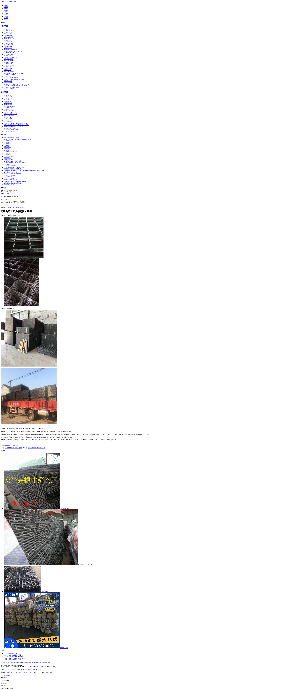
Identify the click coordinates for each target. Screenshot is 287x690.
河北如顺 (38, 669)
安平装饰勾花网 (8, 41)
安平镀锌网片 (7, 148)
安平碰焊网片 (7, 154)
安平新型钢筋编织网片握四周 (11, 137)
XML (28, 669)
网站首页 (6, 5)
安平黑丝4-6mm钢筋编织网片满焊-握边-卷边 (15, 162)
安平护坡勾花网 (8, 68)
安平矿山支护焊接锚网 (10, 175)
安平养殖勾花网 (8, 63)
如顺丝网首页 (10, 207)
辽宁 (39, 672)
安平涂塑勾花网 (8, 40)
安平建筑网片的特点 (9, 150)
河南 (23, 672)
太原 (16, 672)
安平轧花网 (7, 164)
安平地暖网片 (7, 143)
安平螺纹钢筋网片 (8, 153)
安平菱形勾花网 (8, 30)
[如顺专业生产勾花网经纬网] (8, 1)
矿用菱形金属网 (64, 648)
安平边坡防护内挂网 (9, 71)
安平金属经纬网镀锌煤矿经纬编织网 (13, 126)
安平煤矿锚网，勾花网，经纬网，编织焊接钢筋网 (17, 84)
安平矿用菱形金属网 (9, 65)
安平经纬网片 (7, 100)
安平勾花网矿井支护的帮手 (11, 49)
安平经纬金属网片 (8, 117)
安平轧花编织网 (8, 176)
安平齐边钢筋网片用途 (10, 156)
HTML (24, 669)
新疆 (47, 672)
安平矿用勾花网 (8, 29)
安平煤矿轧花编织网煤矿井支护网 (13, 169)
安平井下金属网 (8, 118)
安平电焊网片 (7, 145)
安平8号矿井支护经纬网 (10, 128)
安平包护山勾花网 (8, 54)
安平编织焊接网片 (8, 159)
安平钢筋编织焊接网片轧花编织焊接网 (14, 167)
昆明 (43, 672)
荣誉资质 (6, 18)
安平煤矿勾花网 (8, 66)
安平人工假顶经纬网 (9, 110)
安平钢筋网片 (7, 140)
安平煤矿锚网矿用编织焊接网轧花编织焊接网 (16, 85)
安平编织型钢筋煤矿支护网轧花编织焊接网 (15, 181)
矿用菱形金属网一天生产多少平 (17, 655)
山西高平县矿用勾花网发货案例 (13, 448)
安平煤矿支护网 (8, 96)
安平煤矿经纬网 (8, 98)
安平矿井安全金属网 (9, 45)
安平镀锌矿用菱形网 (9, 62)
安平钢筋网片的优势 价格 (10, 151)
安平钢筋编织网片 (8, 82)
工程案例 (6, 11)
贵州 (51, 672)
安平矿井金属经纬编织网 (10, 114)
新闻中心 (6, 8)
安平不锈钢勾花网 (8, 43)
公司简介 (6, 14)
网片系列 (3, 134)
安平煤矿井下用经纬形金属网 (11, 129)
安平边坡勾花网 (8, 34)
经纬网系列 (4, 92)
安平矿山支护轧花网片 (10, 178)
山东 (27, 672)
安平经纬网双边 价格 (9, 106)
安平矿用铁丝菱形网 (9, 60)
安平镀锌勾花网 (8, 32)
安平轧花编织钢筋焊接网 (10, 172)
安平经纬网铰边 (8, 103)
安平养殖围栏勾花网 (9, 52)
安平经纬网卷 (7, 101)
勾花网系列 (4, 26)
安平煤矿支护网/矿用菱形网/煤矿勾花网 (14, 79)
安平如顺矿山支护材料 (10, 74)
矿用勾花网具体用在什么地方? (17, 656)
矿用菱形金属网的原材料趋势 (17, 658)
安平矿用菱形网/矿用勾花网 (11, 77)
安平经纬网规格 (8, 104)
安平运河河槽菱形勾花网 (10, 57)
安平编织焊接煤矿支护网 (10, 180)
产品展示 (6, 7)
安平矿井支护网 (8, 121)
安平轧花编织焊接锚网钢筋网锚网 (13, 183)
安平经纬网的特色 (8, 107)
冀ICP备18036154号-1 (11, 669)
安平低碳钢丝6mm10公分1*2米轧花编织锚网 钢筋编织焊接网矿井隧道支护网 (24, 170)
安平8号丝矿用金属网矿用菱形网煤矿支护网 (15, 73)
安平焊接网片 (7, 142)
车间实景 (6, 16)
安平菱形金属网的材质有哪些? (12, 87)
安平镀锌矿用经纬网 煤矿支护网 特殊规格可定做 (16, 125)
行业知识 (6, 10)
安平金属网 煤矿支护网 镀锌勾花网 (13, 161)
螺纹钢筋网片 (8, 445)
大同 (12, 672)
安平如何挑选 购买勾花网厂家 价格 (13, 51)
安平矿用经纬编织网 (9, 115)
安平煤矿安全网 (8, 112)
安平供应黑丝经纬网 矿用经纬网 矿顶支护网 (15, 123)
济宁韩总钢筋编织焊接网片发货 (36, 448)
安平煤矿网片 (7, 158)
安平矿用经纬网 (8, 95)
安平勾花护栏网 (8, 35)
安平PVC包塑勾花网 (9, 38)
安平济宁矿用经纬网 (9, 131)
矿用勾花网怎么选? (14, 653)
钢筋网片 (15, 445)
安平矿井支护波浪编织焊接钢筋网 (13, 173)
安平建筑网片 (7, 147)
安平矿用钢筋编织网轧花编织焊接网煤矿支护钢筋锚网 (18, 139)
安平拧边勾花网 (8, 55)
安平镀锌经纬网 (8, 109)
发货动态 (6, 13)
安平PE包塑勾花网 (8, 37)
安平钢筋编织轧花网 (9, 184)
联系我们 (6, 19)
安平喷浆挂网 (7, 70)
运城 (20, 672)
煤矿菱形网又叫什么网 (15, 659)
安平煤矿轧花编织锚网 (10, 165)
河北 (31, 672)
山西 (8, 672)
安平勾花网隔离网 (8, 59)
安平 (35, 672)
